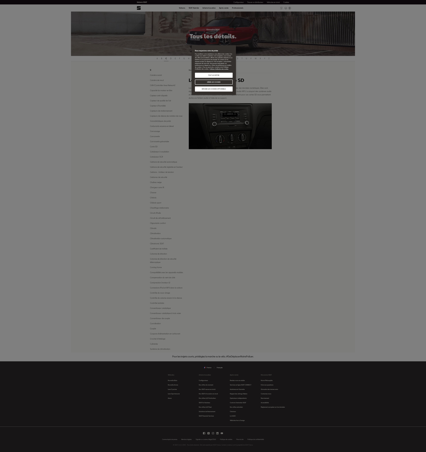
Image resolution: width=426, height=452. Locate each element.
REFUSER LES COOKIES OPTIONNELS (214, 89)
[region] (214, 70)
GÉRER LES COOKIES (214, 82)
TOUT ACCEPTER (213, 75)
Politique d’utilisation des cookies (218, 69)
